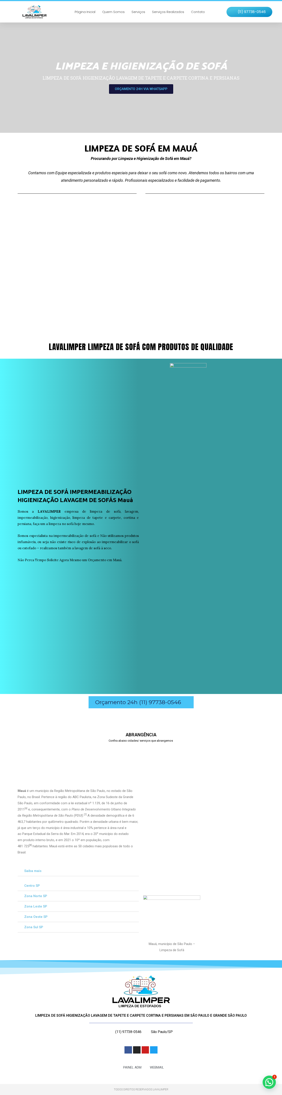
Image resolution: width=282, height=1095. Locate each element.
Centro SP (32, 886)
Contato (198, 11)
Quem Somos (113, 11)
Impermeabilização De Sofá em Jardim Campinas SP (53, 758)
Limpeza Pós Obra (43, 292)
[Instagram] (137, 1050)
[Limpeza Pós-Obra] (56, 242)
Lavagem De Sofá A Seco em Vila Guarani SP (204, 758)
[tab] (78, 871)
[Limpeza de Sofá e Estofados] (210, 242)
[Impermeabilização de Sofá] (133, 242)
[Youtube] (145, 1050)
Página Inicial (85, 11)
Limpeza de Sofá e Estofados (208, 292)
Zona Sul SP (33, 927)
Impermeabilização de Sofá (129, 292)
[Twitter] (154, 1050)
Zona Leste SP (35, 906)
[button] (249, 12)
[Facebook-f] (128, 1050)
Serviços (138, 11)
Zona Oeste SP (36, 917)
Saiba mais (32, 871)
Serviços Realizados (168, 11)
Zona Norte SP (35, 896)
